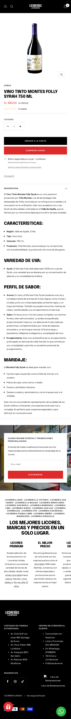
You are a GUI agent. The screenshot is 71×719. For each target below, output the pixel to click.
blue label (39, 564)
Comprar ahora (35, 150)
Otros (7, 85)
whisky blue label (13, 575)
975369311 (50, 652)
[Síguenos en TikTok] (22, 681)
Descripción (11, 188)
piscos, (8, 578)
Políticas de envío (54, 663)
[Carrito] (65, 6)
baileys (8, 582)
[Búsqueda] (11, 6)
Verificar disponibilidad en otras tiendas (24, 167)
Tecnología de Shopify (36, 696)
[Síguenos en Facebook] (7, 681)
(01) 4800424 (52, 644)
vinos (24, 578)
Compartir (9, 176)
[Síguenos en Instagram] (15, 681)
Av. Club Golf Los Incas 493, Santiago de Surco (20, 637)
